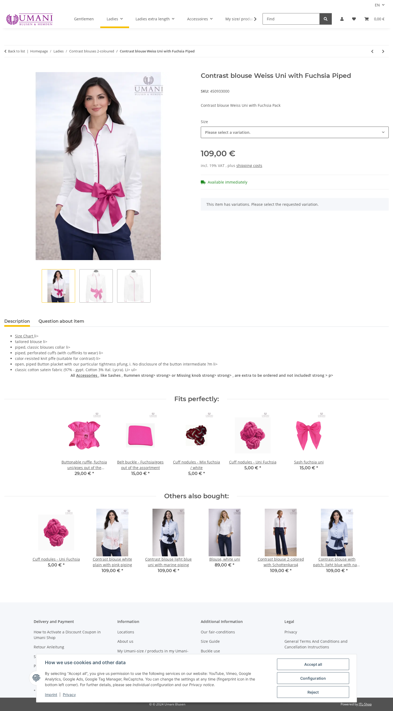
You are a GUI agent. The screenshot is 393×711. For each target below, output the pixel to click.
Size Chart (24, 336)
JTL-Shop (365, 704)
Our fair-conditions (218, 631)
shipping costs (249, 165)
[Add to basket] (8, 69)
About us (125, 641)
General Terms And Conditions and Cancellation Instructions (316, 644)
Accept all (313, 664)
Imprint (51, 694)
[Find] (325, 19)
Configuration (313, 678)
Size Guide (210, 641)
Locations (125, 631)
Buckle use (210, 650)
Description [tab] (17, 321)
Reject (313, 692)
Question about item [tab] (61, 321)
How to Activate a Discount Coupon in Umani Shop (67, 634)
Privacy (69, 694)
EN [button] (377, 4)
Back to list (16, 51)
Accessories (87, 375)
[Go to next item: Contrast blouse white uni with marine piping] (383, 51)
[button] (342, 19)
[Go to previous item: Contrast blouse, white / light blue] (372, 51)
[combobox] (295, 132)
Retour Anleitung (49, 646)
